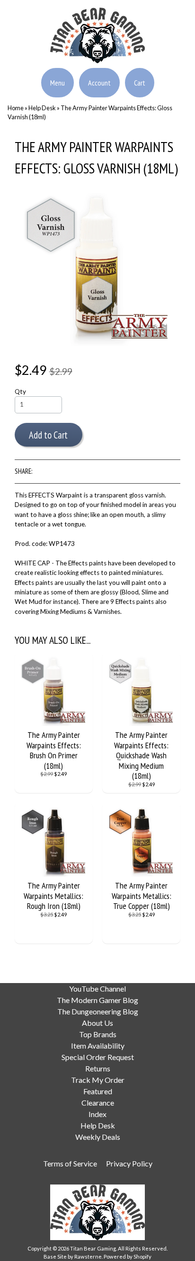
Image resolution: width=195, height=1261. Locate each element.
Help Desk (42, 108)
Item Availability (97, 1045)
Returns (97, 1068)
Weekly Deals (97, 1136)
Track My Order (97, 1079)
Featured (97, 1091)
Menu (57, 82)
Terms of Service (70, 1163)
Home (16, 108)
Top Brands (97, 1034)
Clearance (97, 1102)
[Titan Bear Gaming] (97, 57)
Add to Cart (48, 435)
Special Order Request (98, 1056)
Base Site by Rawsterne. (73, 1256)
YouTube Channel (97, 988)
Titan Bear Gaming (93, 1248)
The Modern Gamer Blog (97, 999)
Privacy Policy (129, 1163)
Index (97, 1113)
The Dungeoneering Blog (97, 1011)
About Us (97, 1022)
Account (99, 82)
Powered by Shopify (127, 1256)
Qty (20, 391)
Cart (139, 82)
